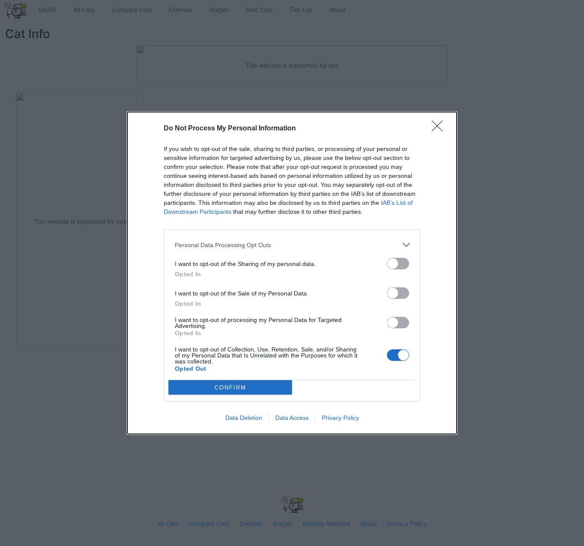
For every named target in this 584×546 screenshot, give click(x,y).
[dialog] (292, 273)
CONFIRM (230, 387)
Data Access (292, 417)
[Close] (440, 129)
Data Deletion (243, 417)
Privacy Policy (340, 417)
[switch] (398, 263)
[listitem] (292, 244)
